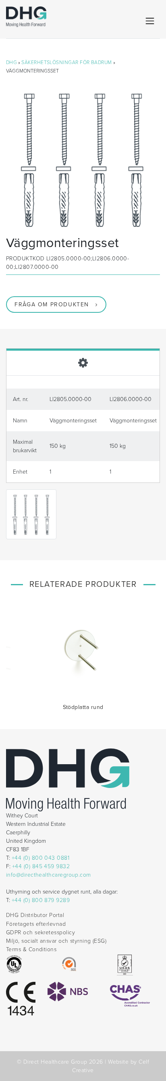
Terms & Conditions (31, 949)
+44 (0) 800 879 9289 (41, 900)
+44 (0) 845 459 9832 (41, 866)
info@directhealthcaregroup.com (48, 874)
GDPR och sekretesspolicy (40, 932)
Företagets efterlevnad (36, 924)
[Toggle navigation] (150, 21)
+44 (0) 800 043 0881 (40, 857)
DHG (11, 62)
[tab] (83, 362)
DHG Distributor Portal (35, 915)
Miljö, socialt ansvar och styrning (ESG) (56, 941)
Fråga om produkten (52, 304)
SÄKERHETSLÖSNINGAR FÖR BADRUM (66, 62)
